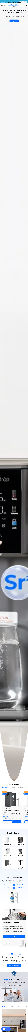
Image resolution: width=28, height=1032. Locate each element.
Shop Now (14, 936)
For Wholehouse (20, 887)
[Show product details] (22, 1024)
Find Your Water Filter (14, 965)
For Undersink (20, 884)
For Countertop (7, 887)
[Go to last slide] (4, 942)
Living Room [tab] (11, 1006)
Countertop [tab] (21, 787)
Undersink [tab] (12, 787)
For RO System (7, 884)
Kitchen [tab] (4, 1006)
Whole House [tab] (20, 1006)
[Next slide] (8, 942)
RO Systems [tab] (5, 787)
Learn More (13, 988)
